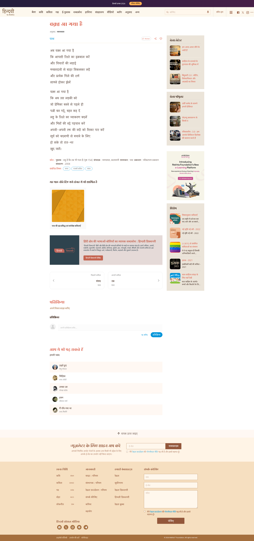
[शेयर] (155, 38)
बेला (34, 11)
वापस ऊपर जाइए (129, 434)
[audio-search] (208, 12)
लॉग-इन (219, 11)
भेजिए (171, 520)
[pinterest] (79, 527)
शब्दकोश (77, 12)
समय (66, 169)
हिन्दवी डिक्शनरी (122, 497)
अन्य (137, 12)
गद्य (57, 12)
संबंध (88, 169)
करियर (88, 504)
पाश (52, 39)
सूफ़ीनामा (119, 483)
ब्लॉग (119, 12)
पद (65, 490)
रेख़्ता (117, 475)
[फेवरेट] (160, 38)
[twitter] (66, 527)
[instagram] (72, 527)
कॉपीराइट (84, 538)
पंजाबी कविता (77, 169)
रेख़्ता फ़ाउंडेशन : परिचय (96, 490)
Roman (147, 39)
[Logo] (8, 12)
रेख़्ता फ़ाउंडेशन (137, 452)
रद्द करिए (144, 335)
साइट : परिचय (92, 475)
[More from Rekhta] (231, 12)
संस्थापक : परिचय (93, 483)
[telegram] (86, 527)
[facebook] (59, 527)
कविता (49, 12)
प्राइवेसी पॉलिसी (61, 538)
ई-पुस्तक (66, 12)
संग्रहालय (99, 12)
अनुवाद (128, 12)
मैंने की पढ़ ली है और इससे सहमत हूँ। (155, 452)
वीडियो (110, 12)
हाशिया (88, 12)
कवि (41, 12)
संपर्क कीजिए (91, 497)
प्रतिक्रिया (156, 334)
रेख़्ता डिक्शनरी (121, 490)
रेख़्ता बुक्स (119, 504)
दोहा (65, 497)
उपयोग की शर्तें (74, 538)
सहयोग (89, 511)
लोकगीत (65, 504)
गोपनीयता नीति (152, 452)
